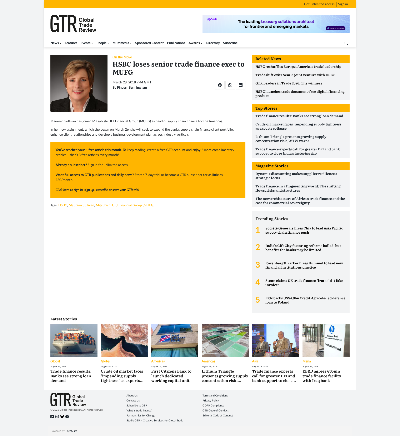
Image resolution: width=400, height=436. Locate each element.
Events (85, 43)
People (101, 43)
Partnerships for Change (140, 415)
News (54, 43)
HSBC (62, 205)
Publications (176, 43)
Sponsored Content (149, 43)
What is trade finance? (139, 410)
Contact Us (133, 400)
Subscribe (230, 43)
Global (55, 361)
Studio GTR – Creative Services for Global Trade (154, 420)
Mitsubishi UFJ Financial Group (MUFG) (125, 205)
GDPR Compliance (213, 405)
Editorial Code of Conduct (217, 415)
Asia (255, 361)
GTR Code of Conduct (215, 410)
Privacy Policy (210, 400)
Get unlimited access (319, 4)
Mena (306, 361)
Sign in (343, 4)
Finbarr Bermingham (132, 87)
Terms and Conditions (215, 395)
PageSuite (71, 431)
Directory (213, 43)
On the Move (122, 57)
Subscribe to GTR (136, 405)
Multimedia (120, 43)
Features (71, 43)
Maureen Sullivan (81, 205)
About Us (132, 395)
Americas (158, 361)
